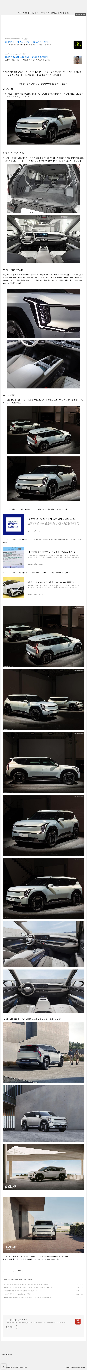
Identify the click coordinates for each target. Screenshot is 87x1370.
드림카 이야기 (13, 1279)
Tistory (73, 1367)
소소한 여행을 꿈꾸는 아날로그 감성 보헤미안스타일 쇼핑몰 (27, 60)
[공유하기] (9, 1270)
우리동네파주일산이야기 (16, 1320)
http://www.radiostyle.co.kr (13, 54)
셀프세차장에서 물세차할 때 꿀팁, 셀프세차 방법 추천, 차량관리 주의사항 (26, 1284)
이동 (5, 1279)
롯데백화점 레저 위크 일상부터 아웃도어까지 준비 (26, 42)
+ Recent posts (7, 1354)
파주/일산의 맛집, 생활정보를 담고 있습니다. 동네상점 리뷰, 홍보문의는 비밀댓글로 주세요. (36, 1323)
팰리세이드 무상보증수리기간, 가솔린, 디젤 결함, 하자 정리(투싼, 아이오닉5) (27, 1287)
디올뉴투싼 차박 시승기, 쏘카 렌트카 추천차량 (18, 1294)
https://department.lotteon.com (14, 38)
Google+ (26, 1367)
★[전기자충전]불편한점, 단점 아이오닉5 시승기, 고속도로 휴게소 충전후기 (26, 1297)
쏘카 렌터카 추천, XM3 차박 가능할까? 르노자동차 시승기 (21, 1291)
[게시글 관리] (11, 1270)
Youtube (21, 1367)
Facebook (15, 1367)
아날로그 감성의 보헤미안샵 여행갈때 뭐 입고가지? (27, 57)
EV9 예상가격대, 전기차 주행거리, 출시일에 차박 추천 (43, 13)
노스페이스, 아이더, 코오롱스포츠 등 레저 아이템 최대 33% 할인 (29, 44)
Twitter (11, 1367)
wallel (83, 1367)
